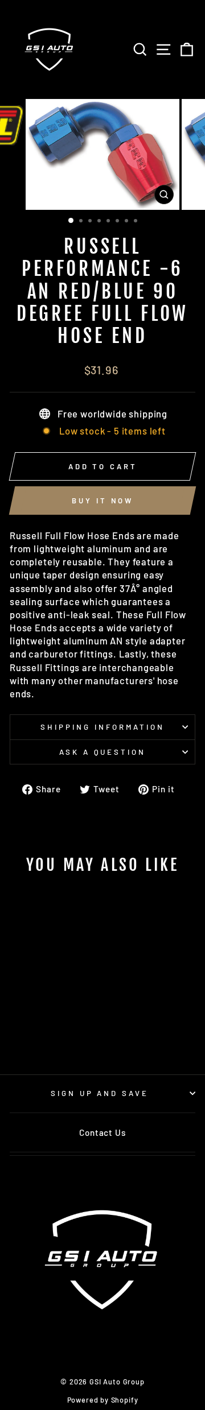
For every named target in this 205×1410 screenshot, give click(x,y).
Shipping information (102, 726)
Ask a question (102, 751)
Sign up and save (100, 1093)
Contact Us (102, 1132)
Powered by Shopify (102, 1399)
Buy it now (102, 500)
